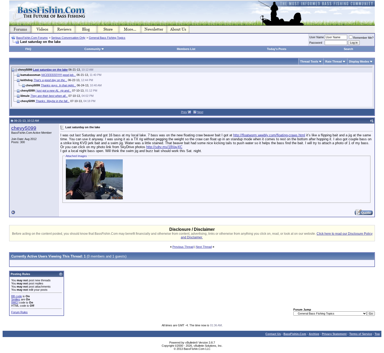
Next (200, 112)
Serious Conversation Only (68, 37)
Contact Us (273, 333)
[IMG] (14, 302)
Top (377, 333)
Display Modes (359, 61)
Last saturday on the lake (50, 69)
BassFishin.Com (294, 333)
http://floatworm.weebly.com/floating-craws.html (269, 135)
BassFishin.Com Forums (32, 37)
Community (92, 49)
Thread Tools (309, 61)
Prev (184, 112)
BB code (16, 296)
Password (315, 42)
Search (348, 49)
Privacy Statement (334, 333)
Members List (186, 49)
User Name (316, 37)
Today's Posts (276, 49)
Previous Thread (183, 246)
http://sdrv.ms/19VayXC (164, 147)
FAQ (28, 49)
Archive (314, 333)
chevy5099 (23, 128)
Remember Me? (363, 37)
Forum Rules (19, 312)
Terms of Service (360, 333)
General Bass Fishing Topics (107, 37)
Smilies (15, 299)
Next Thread (204, 246)
